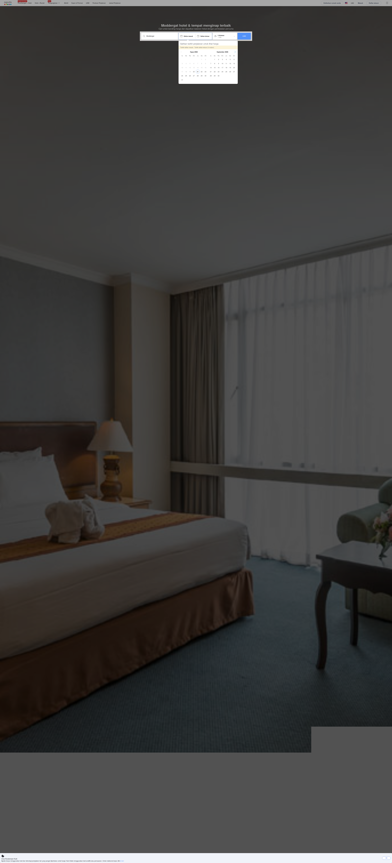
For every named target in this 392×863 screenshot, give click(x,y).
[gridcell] (202, 59)
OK (386, 858)
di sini (122, 861)
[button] (181, 52)
